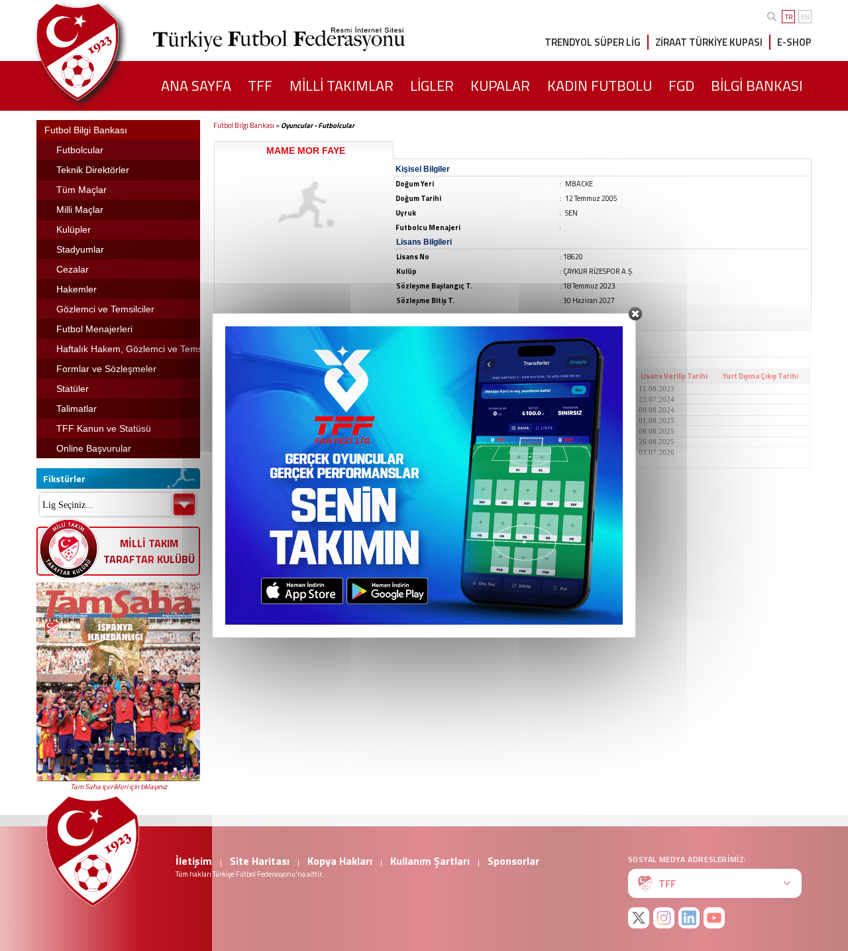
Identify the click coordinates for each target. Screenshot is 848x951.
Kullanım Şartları (430, 861)
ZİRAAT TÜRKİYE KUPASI (709, 42)
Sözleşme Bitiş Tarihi (473, 376)
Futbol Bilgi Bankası (243, 125)
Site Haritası (260, 861)
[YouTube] (714, 917)
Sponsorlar (513, 861)
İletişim (194, 861)
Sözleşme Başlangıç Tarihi (376, 376)
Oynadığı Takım (247, 376)
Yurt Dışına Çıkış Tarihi (760, 376)
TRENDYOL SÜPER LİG (593, 42)
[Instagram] (663, 917)
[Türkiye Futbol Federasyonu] (99, 52)
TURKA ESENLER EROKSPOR (268, 410)
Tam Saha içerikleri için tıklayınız (118, 786)
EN (805, 17)
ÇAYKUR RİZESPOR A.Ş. (259, 389)
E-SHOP (794, 42)
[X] (638, 917)
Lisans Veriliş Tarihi (674, 376)
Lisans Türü (545, 376)
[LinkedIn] (689, 917)
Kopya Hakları (339, 861)
